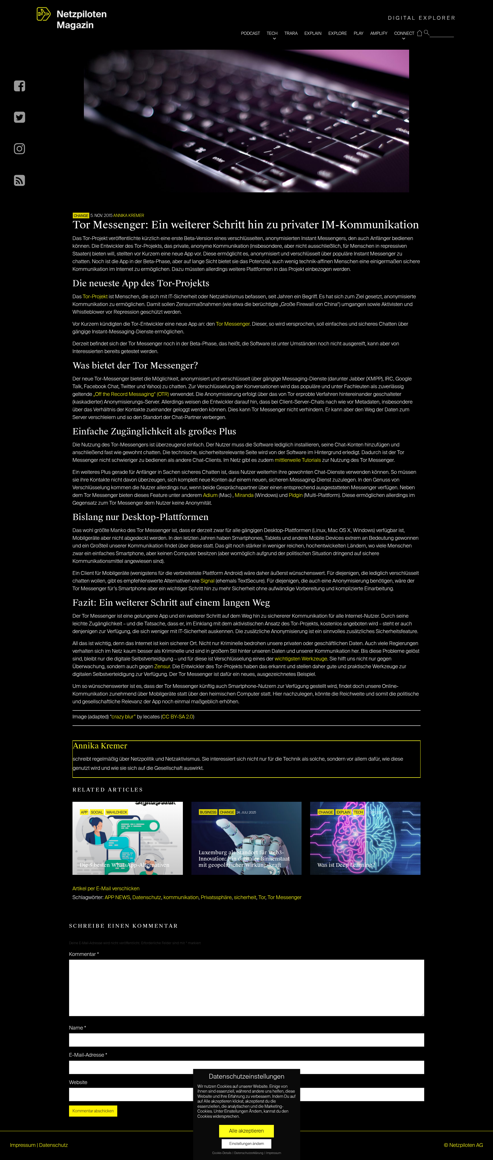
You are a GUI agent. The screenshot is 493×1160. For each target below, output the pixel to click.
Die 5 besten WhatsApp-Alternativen (124, 865)
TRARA (291, 33)
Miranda (244, 495)
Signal (208, 581)
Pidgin (296, 495)
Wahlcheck (116, 812)
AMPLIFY (378, 33)
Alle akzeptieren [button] (246, 1131)
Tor (261, 897)
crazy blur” (124, 717)
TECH (272, 33)
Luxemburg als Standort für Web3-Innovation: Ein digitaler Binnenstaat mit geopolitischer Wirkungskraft (244, 858)
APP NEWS (117, 897)
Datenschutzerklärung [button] (249, 1153)
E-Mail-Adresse (88, 1055)
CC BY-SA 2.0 (177, 717)
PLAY (358, 33)
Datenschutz (146, 897)
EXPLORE (337, 33)
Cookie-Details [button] (222, 1153)
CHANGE (81, 216)
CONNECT (404, 33)
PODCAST (250, 33)
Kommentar (84, 954)
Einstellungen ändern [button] (246, 1144)
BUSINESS (208, 812)
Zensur (162, 666)
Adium (210, 495)
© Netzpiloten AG (463, 1145)
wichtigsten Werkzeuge (301, 659)
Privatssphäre (216, 897)
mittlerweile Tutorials (298, 460)
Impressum (23, 1145)
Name (77, 1028)
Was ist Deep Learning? (346, 865)
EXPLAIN (313, 33)
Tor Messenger (233, 324)
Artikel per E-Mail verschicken (106, 888)
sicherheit (245, 897)
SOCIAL (97, 812)
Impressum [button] (273, 1153)
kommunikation (181, 897)
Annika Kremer (128, 216)
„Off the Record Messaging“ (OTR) (131, 394)
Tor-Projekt (95, 296)
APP (84, 812)
